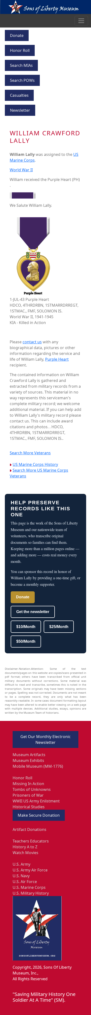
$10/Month (25, 627)
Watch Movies (25, 852)
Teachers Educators (31, 841)
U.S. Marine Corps (29, 887)
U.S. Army (21, 864)
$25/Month (58, 627)
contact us (32, 342)
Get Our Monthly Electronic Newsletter (45, 739)
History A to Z (25, 846)
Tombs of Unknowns (32, 789)
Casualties (19, 95)
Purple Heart (57, 359)
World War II (21, 170)
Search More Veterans (30, 453)
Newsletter (20, 110)
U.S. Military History (31, 893)
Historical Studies (29, 806)
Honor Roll (20, 50)
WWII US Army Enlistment (36, 801)
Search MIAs (21, 65)
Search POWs (22, 80)
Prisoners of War (28, 795)
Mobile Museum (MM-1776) (38, 766)
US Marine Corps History (35, 464)
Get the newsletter (32, 612)
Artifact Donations (29, 829)
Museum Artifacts (29, 754)
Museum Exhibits (28, 760)
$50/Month (25, 641)
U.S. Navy (21, 875)
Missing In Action (28, 783)
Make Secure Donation (39, 815)
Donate (17, 35)
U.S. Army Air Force (30, 870)
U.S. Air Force (25, 881)
